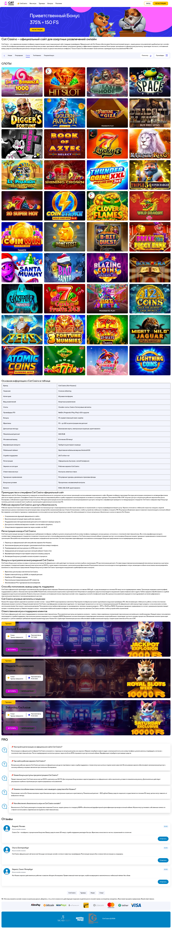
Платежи (58, 3)
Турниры (42, 3)
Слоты (28, 55)
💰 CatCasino (22, 3)
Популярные (19, 55)
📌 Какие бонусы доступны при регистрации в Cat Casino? (34, 775)
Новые (10, 55)
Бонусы (50, 3)
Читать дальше (27, 650)
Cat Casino (72, 893)
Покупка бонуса (49, 55)
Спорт (102, 893)
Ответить (163, 839)
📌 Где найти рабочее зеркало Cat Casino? (28, 761)
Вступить (12, 650)
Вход (148, 3)
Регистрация (160, 3)
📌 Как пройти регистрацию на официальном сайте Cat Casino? (36, 747)
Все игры (33, 3)
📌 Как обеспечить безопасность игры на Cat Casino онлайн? (36, 803)
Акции (93, 893)
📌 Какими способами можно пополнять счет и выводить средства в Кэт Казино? (43, 789)
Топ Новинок (37, 55)
